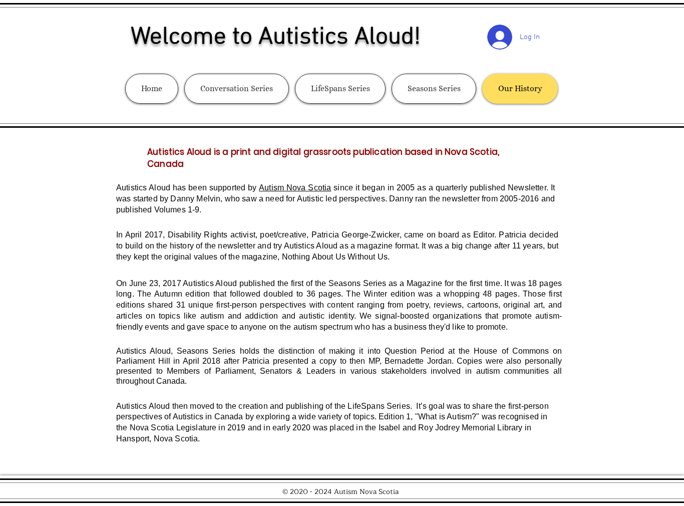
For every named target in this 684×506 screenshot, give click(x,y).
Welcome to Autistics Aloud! (276, 37)
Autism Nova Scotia (295, 187)
